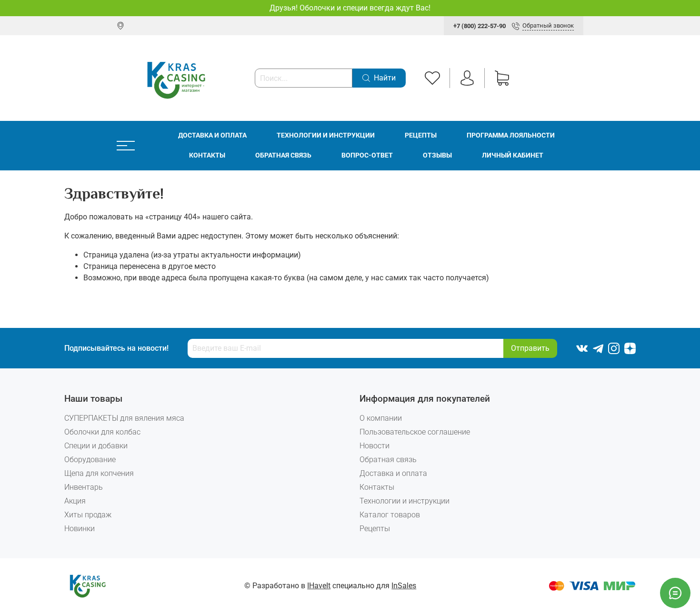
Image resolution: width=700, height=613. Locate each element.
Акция (75, 500)
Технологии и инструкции (326, 135)
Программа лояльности (511, 135)
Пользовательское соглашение (415, 431)
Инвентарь (83, 487)
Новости (375, 445)
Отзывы (437, 155)
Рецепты (421, 135)
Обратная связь (283, 155)
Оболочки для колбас (102, 431)
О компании (381, 418)
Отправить (530, 348)
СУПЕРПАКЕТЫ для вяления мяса (124, 418)
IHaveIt (318, 585)
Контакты (207, 155)
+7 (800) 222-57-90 (479, 26)
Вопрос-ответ (367, 155)
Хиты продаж (87, 514)
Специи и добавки (96, 445)
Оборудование (90, 459)
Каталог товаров (390, 514)
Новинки (79, 528)
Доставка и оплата (212, 135)
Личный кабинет (512, 155)
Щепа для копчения (99, 473)
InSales (403, 585)
